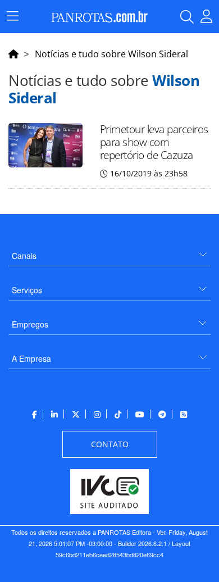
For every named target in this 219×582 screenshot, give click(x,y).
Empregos (30, 324)
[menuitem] (109, 251)
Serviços (27, 289)
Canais (24, 255)
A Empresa (31, 358)
